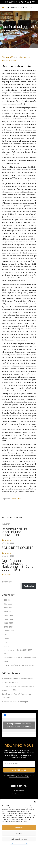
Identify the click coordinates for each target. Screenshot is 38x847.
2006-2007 (8, 627)
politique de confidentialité (19, 777)
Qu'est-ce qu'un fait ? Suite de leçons (19, 665)
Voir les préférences (19, 839)
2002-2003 (8, 615)
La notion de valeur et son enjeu (15, 701)
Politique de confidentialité (19, 844)
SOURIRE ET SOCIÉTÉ (17, 547)
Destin (13, 498)
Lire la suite (6, 540)
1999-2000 (8, 604)
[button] (35, 802)
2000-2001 (8, 608)
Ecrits (13, 60)
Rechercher (7, 582)
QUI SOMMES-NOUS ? (15, 2)
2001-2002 (8, 611)
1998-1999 (8, 600)
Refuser (19, 833)
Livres (6, 654)
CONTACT (31, 2)
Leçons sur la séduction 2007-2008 (18, 650)
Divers (6, 638)
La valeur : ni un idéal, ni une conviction (14, 532)
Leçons (6, 646)
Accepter (19, 827)
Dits (5, 634)
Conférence (9, 631)
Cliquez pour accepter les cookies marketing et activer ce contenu (19, 725)
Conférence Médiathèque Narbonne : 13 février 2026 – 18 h (18, 565)
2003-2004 (8, 619)
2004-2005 (8, 623)
